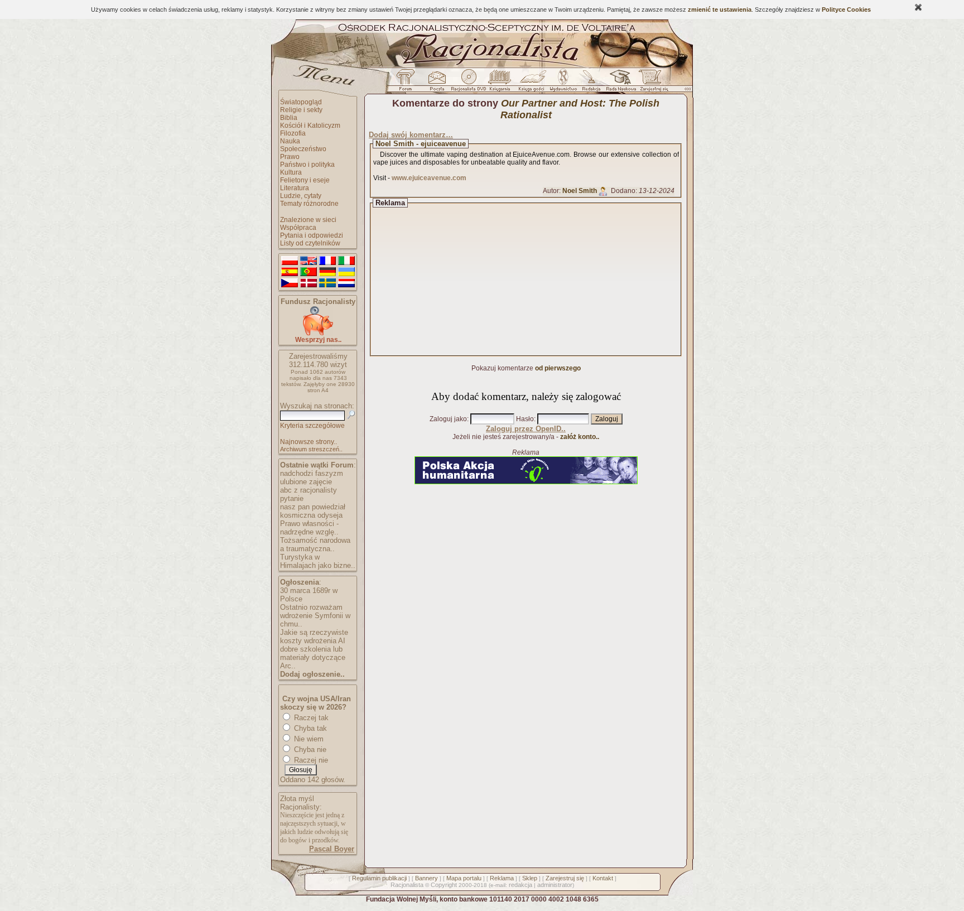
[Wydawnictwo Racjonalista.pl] (563, 83)
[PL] (289, 261)
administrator (554, 884)
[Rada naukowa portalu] (619, 83)
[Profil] (603, 191)
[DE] (327, 272)
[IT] (346, 261)
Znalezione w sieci (308, 220)
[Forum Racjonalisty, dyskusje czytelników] (408, 83)
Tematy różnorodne (309, 204)
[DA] (308, 283)
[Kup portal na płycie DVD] (468, 83)
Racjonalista (407, 884)
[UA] (346, 272)
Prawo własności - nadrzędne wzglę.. (309, 527)
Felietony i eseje (305, 180)
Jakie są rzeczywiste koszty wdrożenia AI (314, 636)
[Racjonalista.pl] (482, 66)
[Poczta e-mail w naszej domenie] (436, 83)
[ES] (289, 272)
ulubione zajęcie (306, 482)
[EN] (308, 261)
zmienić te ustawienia (719, 9)
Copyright (444, 884)
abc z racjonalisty (308, 490)
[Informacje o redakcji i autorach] (590, 83)
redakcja (520, 884)
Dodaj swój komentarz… (411, 135)
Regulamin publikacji (379, 878)
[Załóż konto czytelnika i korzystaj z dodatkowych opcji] (651, 83)
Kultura (291, 172)
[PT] (308, 272)
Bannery (426, 878)
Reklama (502, 878)
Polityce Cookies (846, 9)
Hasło (525, 419)
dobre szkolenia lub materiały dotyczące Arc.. (312, 657)
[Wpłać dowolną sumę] (318, 333)
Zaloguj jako (448, 419)
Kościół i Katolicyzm (310, 125)
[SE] (327, 283)
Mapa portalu (463, 878)
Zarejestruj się (565, 878)
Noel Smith (579, 191)
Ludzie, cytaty (300, 196)
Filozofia (293, 133)
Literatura (294, 188)
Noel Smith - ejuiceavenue (420, 143)
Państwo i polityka (307, 164)
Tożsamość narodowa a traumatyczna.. (315, 544)
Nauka (290, 141)
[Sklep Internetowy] (501, 83)
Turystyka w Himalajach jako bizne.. (317, 561)
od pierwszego (558, 368)
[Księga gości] (533, 83)
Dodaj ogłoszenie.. (312, 674)
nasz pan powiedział (312, 507)
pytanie (291, 498)
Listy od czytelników (310, 243)
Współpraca (298, 228)
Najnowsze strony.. (308, 442)
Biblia (288, 118)
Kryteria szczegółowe (312, 426)
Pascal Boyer (331, 849)
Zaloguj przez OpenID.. (526, 429)
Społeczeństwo (303, 149)
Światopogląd (301, 102)
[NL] (346, 283)
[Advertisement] (536, 279)
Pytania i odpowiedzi (311, 235)
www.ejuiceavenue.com (429, 178)
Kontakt (602, 878)
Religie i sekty (301, 110)
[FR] (327, 261)
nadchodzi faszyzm (311, 473)
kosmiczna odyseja (311, 515)
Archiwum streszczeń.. (311, 449)
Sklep (529, 878)
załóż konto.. (579, 437)
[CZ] (289, 283)
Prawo (290, 157)
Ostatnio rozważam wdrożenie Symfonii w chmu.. (315, 615)
